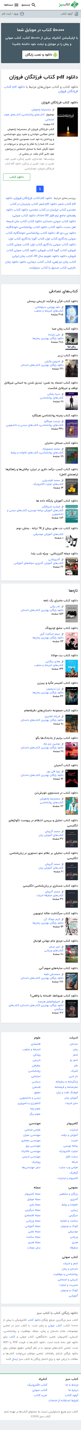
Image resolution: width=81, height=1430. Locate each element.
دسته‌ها (8, 5)
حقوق (37, 1092)
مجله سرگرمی (32, 1210)
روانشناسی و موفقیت (65, 1274)
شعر (75, 1055)
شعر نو (74, 1060)
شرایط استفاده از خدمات (63, 1400)
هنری (75, 1242)
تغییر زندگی (24, 159)
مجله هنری (34, 1242)
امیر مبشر (54, 947)
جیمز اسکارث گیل (50, 634)
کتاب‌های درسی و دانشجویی (22, 425)
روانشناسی (34, 1071)
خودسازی (37, 159)
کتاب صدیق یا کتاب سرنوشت (47, 268)
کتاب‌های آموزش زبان (51, 835)
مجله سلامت (33, 1237)
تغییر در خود (47, 163)
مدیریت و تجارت (68, 1285)
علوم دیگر (34, 1114)
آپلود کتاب (67, 14)
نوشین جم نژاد (51, 744)
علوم (37, 1038)
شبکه (75, 1162)
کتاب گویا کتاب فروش (52, 250)
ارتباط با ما (71, 1385)
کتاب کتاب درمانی (39, 262)
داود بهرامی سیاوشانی (47, 307)
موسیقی (73, 1232)
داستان (74, 1044)
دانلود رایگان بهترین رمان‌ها (48, 338)
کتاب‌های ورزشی (53, 950)
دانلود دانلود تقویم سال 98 (50, 256)
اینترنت (74, 1130)
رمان (75, 1049)
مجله (37, 1188)
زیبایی (74, 1210)
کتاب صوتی (70, 1257)
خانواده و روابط (69, 1205)
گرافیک (73, 1173)
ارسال (15, 1359)
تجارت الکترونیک (68, 1151)
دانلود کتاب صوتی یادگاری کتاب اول (53, 245)
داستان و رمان (70, 1269)
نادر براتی (55, 606)
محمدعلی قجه (52, 974)
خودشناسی (31, 168)
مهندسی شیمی (31, 1157)
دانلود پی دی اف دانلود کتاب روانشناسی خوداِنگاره (45, 233)
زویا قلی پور (53, 771)
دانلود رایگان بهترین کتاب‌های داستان (42, 365)
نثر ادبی (73, 1076)
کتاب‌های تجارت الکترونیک (48, 484)
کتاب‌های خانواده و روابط (24, 453)
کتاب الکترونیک (37, 1385)
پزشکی (36, 1055)
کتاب (12, 1337)
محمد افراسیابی (51, 480)
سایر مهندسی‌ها (31, 1167)
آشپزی (74, 1199)
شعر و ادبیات (70, 1263)
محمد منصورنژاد (51, 449)
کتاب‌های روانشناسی (51, 398)
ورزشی (74, 1237)
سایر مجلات (33, 1248)
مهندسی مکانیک (30, 1151)
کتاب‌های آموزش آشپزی (49, 563)
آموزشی (73, 1296)
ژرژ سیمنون (53, 689)
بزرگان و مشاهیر (68, 1194)
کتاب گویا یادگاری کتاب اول (26, 239)
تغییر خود (10, 159)
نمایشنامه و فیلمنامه (66, 1087)
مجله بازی (34, 1205)
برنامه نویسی (70, 1146)
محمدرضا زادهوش (50, 799)
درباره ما (73, 1390)
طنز (76, 1066)
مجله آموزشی (32, 1226)
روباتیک (36, 1162)
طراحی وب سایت (68, 1167)
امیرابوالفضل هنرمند (49, 1002)
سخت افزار (72, 1157)
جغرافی (36, 1066)
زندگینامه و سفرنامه (67, 1082)
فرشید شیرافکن (51, 507)
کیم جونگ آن (52, 919)
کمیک (74, 1071)
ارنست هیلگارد (52, 421)
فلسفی (36, 1087)
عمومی (73, 1188)
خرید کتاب (40, 1395)
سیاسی (36, 1082)
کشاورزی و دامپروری (29, 1103)
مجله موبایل (33, 1199)
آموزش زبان (71, 1098)
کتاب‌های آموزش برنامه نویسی (46, 510)
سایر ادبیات (71, 1103)
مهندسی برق (33, 1146)
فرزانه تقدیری (52, 716)
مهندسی (34, 1123)
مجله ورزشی (33, 1221)
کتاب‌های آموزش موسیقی (48, 534)
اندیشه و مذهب (31, 1049)
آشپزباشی (54, 559)
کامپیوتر (72, 1123)
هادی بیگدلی (52, 661)
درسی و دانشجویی (30, 1098)
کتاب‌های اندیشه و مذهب (48, 311)
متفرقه (74, 1248)
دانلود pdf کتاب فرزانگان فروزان (33, 198)
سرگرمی (73, 1215)
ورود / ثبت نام (10, 14)
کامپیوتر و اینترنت (67, 1178)
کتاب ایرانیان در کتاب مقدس (48, 210)
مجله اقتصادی (32, 1215)
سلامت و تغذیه (69, 1221)
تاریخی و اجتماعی (68, 1280)
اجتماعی (35, 1076)
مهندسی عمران (31, 1135)
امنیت (74, 1140)
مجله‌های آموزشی (24, 563)
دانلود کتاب (16, 177)
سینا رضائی (53, 394)
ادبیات (73, 1038)
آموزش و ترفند (69, 1135)
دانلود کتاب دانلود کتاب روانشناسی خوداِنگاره (35, 227)
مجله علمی (34, 1232)
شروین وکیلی (52, 361)
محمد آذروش (52, 831)
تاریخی (36, 1060)
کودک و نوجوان (69, 1226)
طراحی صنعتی (32, 1130)
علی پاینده (54, 335)
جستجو (26, 5)
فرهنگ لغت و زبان (67, 1092)
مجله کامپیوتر (32, 1194)
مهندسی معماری (30, 1140)
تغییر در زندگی (31, 163)
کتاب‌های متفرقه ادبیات (49, 895)
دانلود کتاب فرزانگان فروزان (59, 102)
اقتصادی (35, 1044)
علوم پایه (35, 1109)
